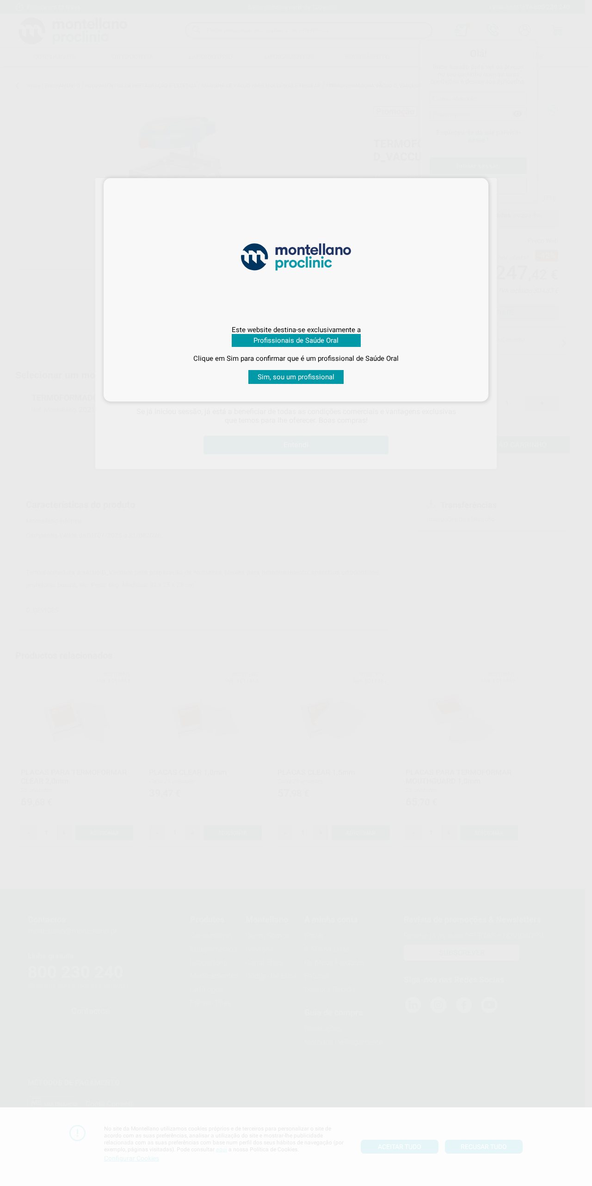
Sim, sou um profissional (296, 377)
